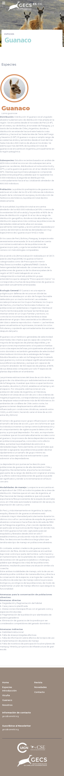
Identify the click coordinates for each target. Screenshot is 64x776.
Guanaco (7, 700)
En (40, 4)
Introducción (9, 690)
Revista (38, 682)
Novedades (40, 687)
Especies (7, 687)
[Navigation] (3, 3)
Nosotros (7, 705)
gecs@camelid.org (10, 716)
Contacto (39, 692)
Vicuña (6, 695)
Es (35, 4)
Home (5, 682)
